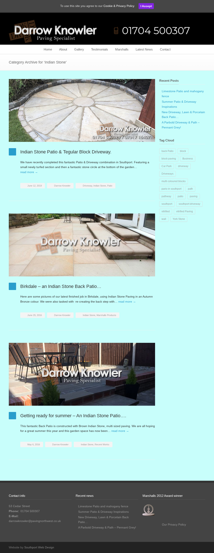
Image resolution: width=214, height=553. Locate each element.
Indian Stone (99, 185)
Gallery (79, 49)
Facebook (193, 547)
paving (193, 196)
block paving (169, 158)
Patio (109, 185)
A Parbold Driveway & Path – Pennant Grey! (107, 527)
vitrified (166, 211)
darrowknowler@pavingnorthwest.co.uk (35, 521)
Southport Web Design (39, 547)
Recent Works (102, 444)
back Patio (167, 151)
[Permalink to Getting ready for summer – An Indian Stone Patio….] (82, 374)
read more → (29, 172)
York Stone (179, 219)
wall (164, 219)
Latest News (144, 49)
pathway (166, 196)
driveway (183, 166)
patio (180, 196)
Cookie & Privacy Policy (118, 6)
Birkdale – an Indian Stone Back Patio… (60, 286)
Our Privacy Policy (174, 524)
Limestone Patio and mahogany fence (103, 506)
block (183, 151)
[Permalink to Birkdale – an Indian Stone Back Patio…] (82, 245)
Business (187, 158)
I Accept (146, 6)
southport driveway (189, 203)
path (190, 188)
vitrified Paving (184, 211)
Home (48, 49)
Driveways (167, 173)
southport (167, 203)
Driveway (87, 185)
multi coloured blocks (174, 181)
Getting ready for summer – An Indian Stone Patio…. (73, 415)
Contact (165, 49)
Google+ (201, 547)
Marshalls (122, 49)
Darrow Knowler (62, 185)
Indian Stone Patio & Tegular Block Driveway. (65, 151)
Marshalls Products (106, 315)
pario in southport (171, 188)
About (63, 49)
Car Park (167, 166)
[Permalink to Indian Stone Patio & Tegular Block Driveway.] (82, 110)
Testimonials (99, 49)
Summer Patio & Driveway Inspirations (103, 511)
